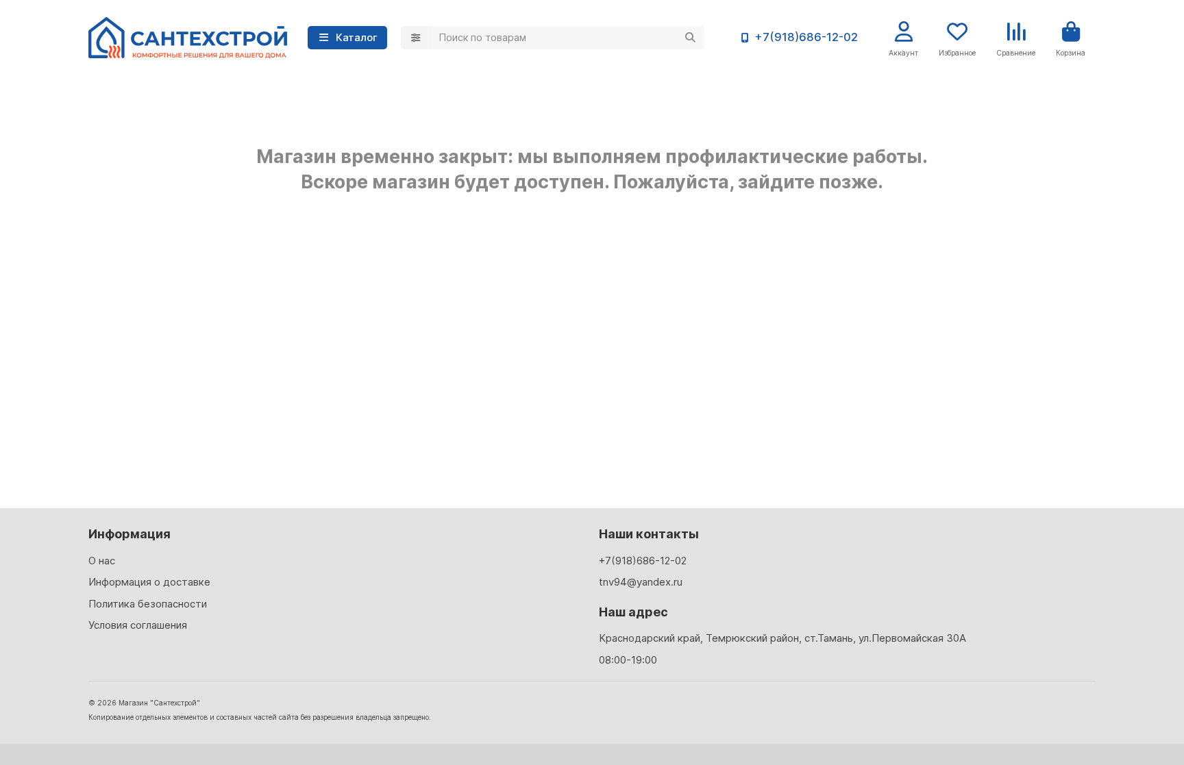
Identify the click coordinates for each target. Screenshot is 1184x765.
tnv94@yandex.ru (640, 581)
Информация (129, 534)
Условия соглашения (137, 624)
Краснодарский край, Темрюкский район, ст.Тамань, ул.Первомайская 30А (782, 637)
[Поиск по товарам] (690, 38)
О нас (101, 560)
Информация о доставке (149, 581)
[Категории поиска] (416, 37)
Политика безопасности (147, 603)
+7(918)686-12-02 (806, 37)
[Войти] (904, 32)
